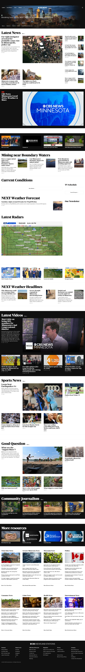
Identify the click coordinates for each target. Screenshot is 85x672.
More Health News (48, 630)
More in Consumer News (6, 630)
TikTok (16, 655)
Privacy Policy (60, 649)
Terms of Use (60, 655)
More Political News (69, 585)
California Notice (60, 651)
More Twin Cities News (6, 585)
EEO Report (45, 655)
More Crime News (26, 630)
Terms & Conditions (33, 656)
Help (72, 655)
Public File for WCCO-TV (48, 649)
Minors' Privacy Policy (62, 656)
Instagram (17, 653)
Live (15, 7)
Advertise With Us (33, 655)
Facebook (17, 651)
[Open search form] (82, 7)
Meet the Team (32, 649)
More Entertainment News (70, 630)
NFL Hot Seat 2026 (5, 653)
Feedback (73, 656)
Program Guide (32, 651)
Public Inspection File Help (49, 651)
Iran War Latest (4, 651)
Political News (4, 649)
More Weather (31, 188)
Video (18, 26)
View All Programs (73, 192)
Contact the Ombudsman (76, 658)
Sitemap (31, 658)
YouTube (17, 649)
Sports (13, 26)
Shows (20, 7)
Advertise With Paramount (76, 651)
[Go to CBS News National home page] (42, 7)
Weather (8, 26)
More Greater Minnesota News (29, 585)
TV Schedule (71, 185)
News (3, 26)
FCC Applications (47, 653)
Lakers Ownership (5, 655)
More (23, 33)
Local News (9, 7)
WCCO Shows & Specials (27, 26)
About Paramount (75, 649)
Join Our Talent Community (77, 653)
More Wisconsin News (49, 585)
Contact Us (31, 653)
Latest (3, 7)
